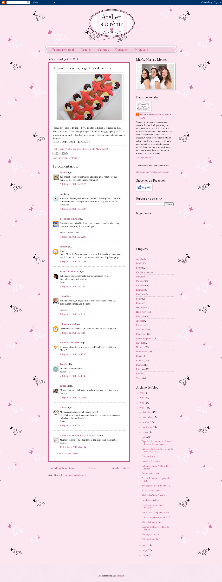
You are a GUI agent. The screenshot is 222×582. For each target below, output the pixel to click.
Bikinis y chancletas (151, 473)
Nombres (140, 347)
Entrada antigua (120, 468)
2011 (142, 408)
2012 (142, 403)
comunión (140, 276)
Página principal (63, 49)
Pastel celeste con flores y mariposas (153, 506)
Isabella (63, 364)
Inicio (92, 468)
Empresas (140, 289)
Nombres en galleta (150, 500)
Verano (73, 157)
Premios (140, 364)
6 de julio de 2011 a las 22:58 (73, 261)
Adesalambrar (67, 324)
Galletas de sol (148, 456)
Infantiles (140, 316)
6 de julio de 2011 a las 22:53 (73, 236)
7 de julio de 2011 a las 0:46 (72, 286)
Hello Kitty (141, 311)
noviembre (148, 417)
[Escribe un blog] (57, 153)
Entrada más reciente (61, 468)
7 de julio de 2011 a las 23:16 (73, 397)
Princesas (140, 369)
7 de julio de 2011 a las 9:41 (72, 332)
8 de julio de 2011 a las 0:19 (72, 425)
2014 (142, 393)
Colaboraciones (143, 272)
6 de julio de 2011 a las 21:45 (73, 208)
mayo (145, 550)
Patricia (64, 385)
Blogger (120, 575)
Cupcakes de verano (151, 460)
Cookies (103, 49)
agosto (146, 432)
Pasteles (86, 49)
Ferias (139, 298)
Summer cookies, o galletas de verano (155, 528)
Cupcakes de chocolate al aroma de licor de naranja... (157, 450)
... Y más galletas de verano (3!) (156, 517)
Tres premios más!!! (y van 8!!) (156, 485)
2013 (142, 398)
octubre (146, 422)
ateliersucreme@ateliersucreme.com (152, 171)
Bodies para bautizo (150, 534)
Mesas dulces (142, 329)
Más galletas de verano (152, 521)
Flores (139, 303)
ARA (62, 296)
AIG (138, 254)
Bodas (139, 267)
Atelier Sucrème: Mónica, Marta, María (79, 435)
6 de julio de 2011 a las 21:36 (73, 184)
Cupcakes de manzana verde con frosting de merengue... (156, 442)
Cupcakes (121, 49)
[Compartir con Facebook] (63, 153)
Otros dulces (141, 351)
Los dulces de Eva (68, 218)
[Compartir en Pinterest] (66, 153)
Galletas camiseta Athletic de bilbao (155, 467)
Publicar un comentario (67, 453)
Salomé (63, 172)
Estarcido (140, 294)
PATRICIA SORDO (69, 271)
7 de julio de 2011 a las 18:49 (73, 376)
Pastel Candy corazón (151, 490)
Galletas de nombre (150, 539)
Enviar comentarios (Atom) (73, 475)
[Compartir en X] (60, 153)
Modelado (141, 49)
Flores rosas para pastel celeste (155, 512)
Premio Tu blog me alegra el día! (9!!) (156, 479)
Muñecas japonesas (144, 338)
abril (145, 555)
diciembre (147, 412)
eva (61, 194)
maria (63, 246)
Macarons (140, 325)
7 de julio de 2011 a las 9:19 (72, 314)
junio (145, 545)
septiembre (148, 427)
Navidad (140, 342)
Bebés (139, 263)
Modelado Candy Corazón (153, 495)
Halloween (141, 307)
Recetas (139, 373)
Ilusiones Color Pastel (70, 342)
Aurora (63, 407)
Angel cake (141, 258)
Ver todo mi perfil (144, 157)
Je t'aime (140, 320)
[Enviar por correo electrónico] (54, 153)
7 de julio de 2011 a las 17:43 (73, 354)
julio (145, 437)
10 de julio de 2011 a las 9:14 (73, 447)
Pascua (139, 355)
